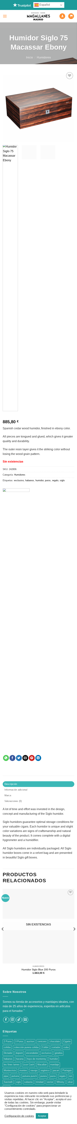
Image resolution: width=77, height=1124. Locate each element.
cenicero (42, 1041)
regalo (55, 480)
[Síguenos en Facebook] (6, 1020)
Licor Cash (28, 1064)
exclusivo (19, 480)
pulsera (15, 1076)
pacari (56, 1070)
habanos (29, 480)
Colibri (45, 1047)
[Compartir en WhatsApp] (6, 758)
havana (19, 1059)
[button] (5, 16)
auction (30, 1041)
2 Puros (8, 1041)
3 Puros (19, 1041)
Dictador (8, 1053)
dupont (19, 1053)
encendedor (32, 1053)
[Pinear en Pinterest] (32, 758)
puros (48, 480)
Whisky (60, 1082)
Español (44, 4)
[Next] (68, 107)
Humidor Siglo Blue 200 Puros (38, 969)
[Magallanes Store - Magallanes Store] (38, 16)
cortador (56, 1047)
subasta (28, 1082)
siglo (62, 480)
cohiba (7, 1047)
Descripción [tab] (10, 784)
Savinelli (8, 1082)
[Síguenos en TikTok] (19, 1020)
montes (23, 1070)
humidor (39, 480)
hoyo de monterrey (36, 1059)
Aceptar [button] (42, 1116)
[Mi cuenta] (62, 16)
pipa (6, 1076)
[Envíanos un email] (25, 1020)
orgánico (45, 1070)
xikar (70, 1082)
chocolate (55, 1041)
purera (43, 1076)
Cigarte (67, 1041)
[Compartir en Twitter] (19, 758)
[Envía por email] (25, 758)
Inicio (29, 57)
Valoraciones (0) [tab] (13, 801)
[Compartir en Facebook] (12, 758)
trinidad (39, 1082)
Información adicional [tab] (15, 789)
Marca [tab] (7, 795)
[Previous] (8, 107)
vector (50, 1082)
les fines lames (12, 1064)
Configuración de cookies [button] (19, 1116)
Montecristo (10, 1070)
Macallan (42, 1064)
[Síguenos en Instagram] (12, 1020)
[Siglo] (16, 621)
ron (70, 1076)
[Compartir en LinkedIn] (38, 758)
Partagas (67, 1070)
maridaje (54, 1064)
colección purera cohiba (26, 1047)
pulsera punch (29, 1076)
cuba (66, 1047)
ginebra (58, 1053)
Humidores (44, 57)
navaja (33, 1070)
